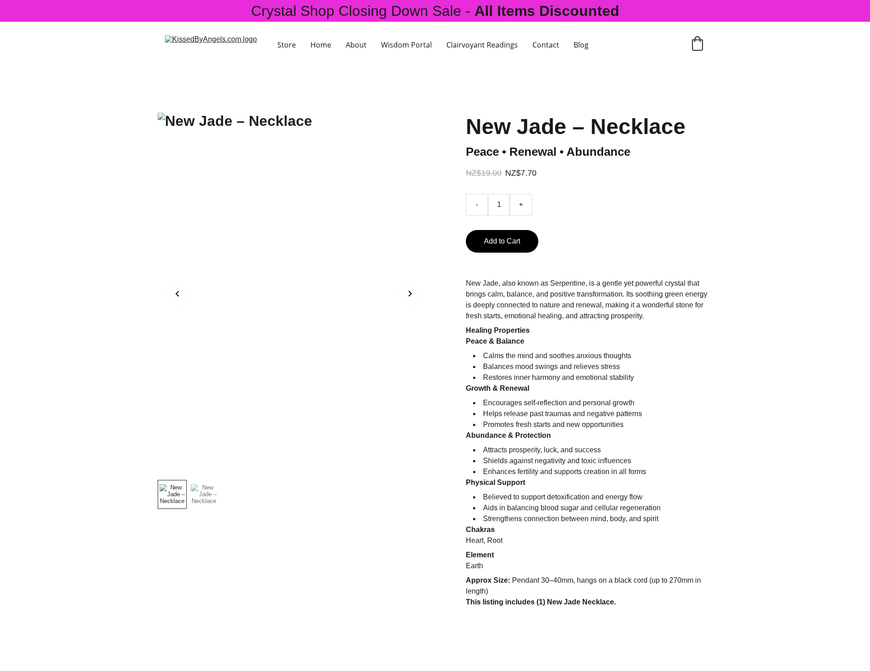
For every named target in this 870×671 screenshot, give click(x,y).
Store (286, 45)
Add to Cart (502, 241)
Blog (581, 45)
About (356, 45)
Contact (545, 45)
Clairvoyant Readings (482, 45)
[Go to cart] (697, 44)
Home (320, 45)
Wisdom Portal (406, 45)
